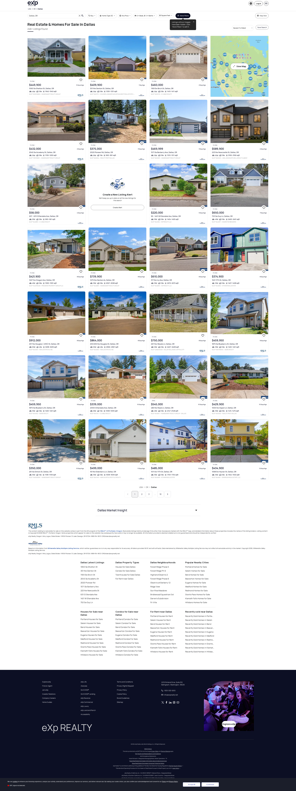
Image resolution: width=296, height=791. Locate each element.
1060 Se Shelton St (89, 567)
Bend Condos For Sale (125, 627)
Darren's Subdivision (159, 598)
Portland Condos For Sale (126, 619)
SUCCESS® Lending (88, 694)
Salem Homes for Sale (195, 571)
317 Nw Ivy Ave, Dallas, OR (161, 280)
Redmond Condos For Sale (127, 643)
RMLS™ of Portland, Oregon (111, 531)
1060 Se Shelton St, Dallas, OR (41, 88)
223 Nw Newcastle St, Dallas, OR (225, 152)
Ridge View (155, 586)
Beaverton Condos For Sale (127, 631)
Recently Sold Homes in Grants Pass (199, 643)
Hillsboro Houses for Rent (161, 651)
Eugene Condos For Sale (126, 635)
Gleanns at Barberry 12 (160, 582)
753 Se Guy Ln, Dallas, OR (222, 216)
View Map (241, 66)
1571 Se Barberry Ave (90, 586)
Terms (164, 781)
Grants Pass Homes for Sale (197, 594)
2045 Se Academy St (90, 578)
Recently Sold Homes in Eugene (199, 632)
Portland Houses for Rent (161, 616)
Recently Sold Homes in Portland (199, 616)
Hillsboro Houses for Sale (92, 654)
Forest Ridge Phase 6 (159, 578)
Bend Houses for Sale (90, 627)
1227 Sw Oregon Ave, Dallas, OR (42, 280)
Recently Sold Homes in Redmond (199, 640)
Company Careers (49, 698)
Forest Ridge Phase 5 (159, 567)
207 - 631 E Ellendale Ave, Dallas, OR (43, 216)
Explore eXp (46, 682)
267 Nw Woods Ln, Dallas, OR (162, 344)
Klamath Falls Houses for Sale (94, 651)
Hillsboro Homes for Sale (196, 602)
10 (160, 494)
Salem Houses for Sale (91, 623)
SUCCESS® (85, 690)
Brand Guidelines (123, 698)
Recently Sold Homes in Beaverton (199, 628)
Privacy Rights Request (125, 686)
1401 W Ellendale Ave (90, 598)
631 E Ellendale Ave (89, 594)
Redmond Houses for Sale (92, 643)
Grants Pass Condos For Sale (128, 647)
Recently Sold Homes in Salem (198, 620)
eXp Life (84, 682)
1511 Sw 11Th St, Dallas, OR (161, 471)
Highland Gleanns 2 (159, 574)
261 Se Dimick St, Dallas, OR (40, 471)
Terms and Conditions (125, 682)
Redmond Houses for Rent (162, 640)
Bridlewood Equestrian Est (162, 594)
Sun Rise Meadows (158, 590)
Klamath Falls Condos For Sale (128, 651)
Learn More (176, 768)
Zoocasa (84, 686)
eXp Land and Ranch (88, 710)
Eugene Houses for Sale (91, 635)
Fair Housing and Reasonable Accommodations (148, 754)
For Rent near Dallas (124, 578)
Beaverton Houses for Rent (162, 628)
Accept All (191, 784)
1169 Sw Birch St (88, 574)
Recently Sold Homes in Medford (199, 636)
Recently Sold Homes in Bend (198, 624)
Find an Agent (47, 686)
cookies (15, 781)
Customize (210, 784)
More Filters (184, 16)
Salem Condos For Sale (125, 623)
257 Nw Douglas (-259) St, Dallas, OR (44, 344)
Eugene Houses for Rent (161, 632)
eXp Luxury (85, 706)
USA (141, 487)
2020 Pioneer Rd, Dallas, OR (101, 152)
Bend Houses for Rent (160, 624)
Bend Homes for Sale (194, 574)
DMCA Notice (148, 749)
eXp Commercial (87, 702)
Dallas (154, 487)
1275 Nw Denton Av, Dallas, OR (102, 280)
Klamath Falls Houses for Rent (163, 647)
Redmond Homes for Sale (196, 590)
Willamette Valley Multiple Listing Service (63, 548)
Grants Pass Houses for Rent (163, 643)
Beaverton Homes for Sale (197, 578)
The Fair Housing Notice (175, 766)
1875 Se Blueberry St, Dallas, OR (225, 344)
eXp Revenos (85, 698)
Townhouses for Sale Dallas (127, 574)
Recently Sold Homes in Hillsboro (199, 651)
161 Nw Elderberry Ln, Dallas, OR (103, 471)
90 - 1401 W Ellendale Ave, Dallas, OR (166, 216)
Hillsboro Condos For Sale (126, 654)
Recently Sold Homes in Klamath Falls (199, 647)
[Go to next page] (167, 494)
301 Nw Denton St (88, 571)
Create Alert (117, 207)
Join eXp (45, 690)
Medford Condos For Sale (126, 639)
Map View (263, 16)
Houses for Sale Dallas (125, 567)
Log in (258, 3)
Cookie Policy (122, 694)
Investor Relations (48, 694)
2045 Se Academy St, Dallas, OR (42, 152)
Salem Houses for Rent (160, 620)
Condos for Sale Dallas (125, 571)
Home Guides (47, 702)
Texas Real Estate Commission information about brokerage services (148, 761)
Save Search (262, 27)
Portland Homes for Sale (196, 567)
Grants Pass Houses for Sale (93, 647)
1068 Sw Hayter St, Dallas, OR (224, 471)
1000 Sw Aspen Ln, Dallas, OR (224, 408)
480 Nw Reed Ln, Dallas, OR (162, 408)
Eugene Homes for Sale (195, 582)
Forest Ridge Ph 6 (158, 571)
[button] (148, 510)
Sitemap (120, 702)
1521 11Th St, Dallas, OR (221, 280)
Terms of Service (165, 751)
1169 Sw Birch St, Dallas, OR (162, 88)
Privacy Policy (122, 690)
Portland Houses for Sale (92, 619)
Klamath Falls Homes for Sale (198, 598)
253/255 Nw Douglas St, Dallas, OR (104, 344)
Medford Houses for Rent (161, 636)
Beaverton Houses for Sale (92, 631)
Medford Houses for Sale (91, 639)
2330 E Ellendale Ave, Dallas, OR (103, 408)
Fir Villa (153, 602)
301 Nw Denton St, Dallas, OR (102, 88)
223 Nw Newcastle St (90, 590)
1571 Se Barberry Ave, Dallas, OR (164, 152)
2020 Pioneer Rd (88, 582)
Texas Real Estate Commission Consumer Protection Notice (148, 763)
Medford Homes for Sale (196, 586)
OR (147, 487)
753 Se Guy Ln (87, 602)
